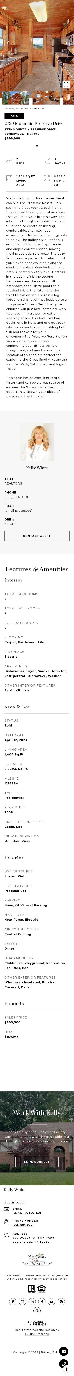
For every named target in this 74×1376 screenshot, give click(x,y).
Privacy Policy (51, 1352)
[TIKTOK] (41, 1301)
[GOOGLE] (61, 1301)
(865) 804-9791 (16, 497)
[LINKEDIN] (32, 1301)
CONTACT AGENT (37, 536)
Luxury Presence (37, 1334)
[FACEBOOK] (12, 1301)
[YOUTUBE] (51, 1301)
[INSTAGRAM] (22, 1301)
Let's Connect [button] (37, 1162)
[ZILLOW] (37, 1310)
